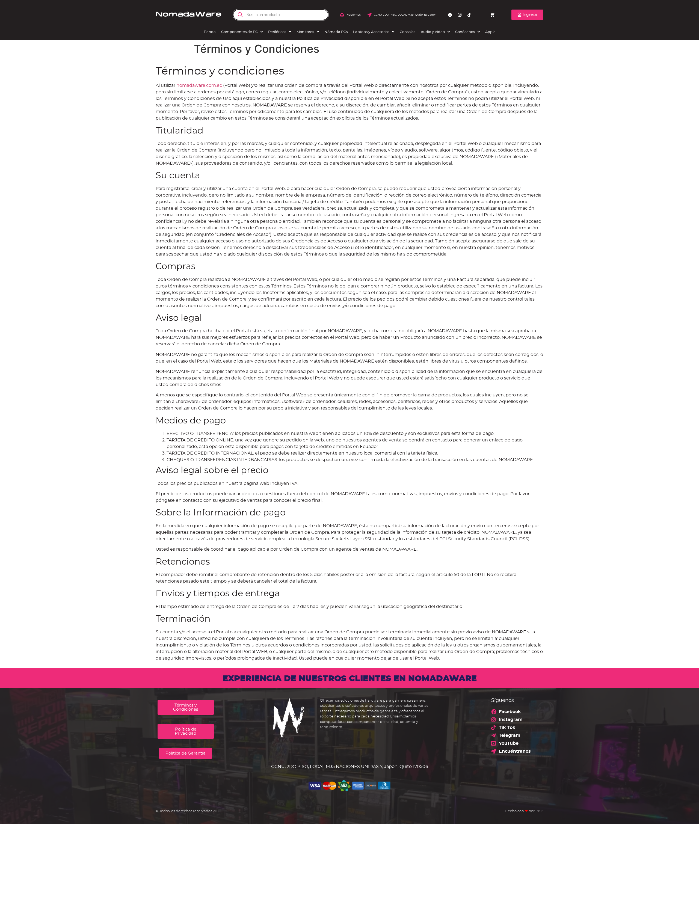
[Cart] (492, 14)
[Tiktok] (469, 15)
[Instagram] (460, 15)
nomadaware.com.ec (199, 85)
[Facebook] (450, 15)
